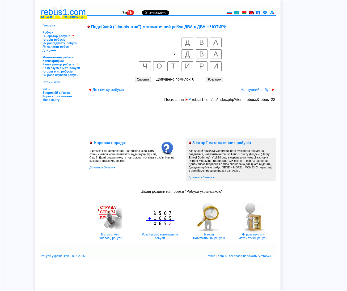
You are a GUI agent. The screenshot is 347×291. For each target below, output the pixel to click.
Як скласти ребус (56, 46)
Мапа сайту (51, 100)
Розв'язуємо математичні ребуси (160, 236)
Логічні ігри (51, 82)
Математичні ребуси (58, 57)
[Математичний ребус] (190, 100)
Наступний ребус (258, 90)
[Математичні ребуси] (110, 231)
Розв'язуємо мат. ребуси (61, 68)
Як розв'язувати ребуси (60, 75)
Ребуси (48, 32)
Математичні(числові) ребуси (110, 236)
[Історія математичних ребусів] (209, 231)
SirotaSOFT (266, 256)
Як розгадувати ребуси (60, 43)
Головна (49, 25)
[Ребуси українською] (63, 18)
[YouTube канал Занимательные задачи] (128, 14)
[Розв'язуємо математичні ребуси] (160, 231)
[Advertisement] (55, 121)
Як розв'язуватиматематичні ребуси (253, 236)
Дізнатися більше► (102, 167)
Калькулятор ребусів (58, 64)
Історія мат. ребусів (58, 71)
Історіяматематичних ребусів (209, 236)
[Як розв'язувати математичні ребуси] (253, 231)
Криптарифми (53, 61)
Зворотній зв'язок (56, 92)
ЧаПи (46, 89)
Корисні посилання (57, 96)
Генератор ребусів (56, 36)
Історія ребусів (54, 39)
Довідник (50, 50)
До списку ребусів (106, 90)
